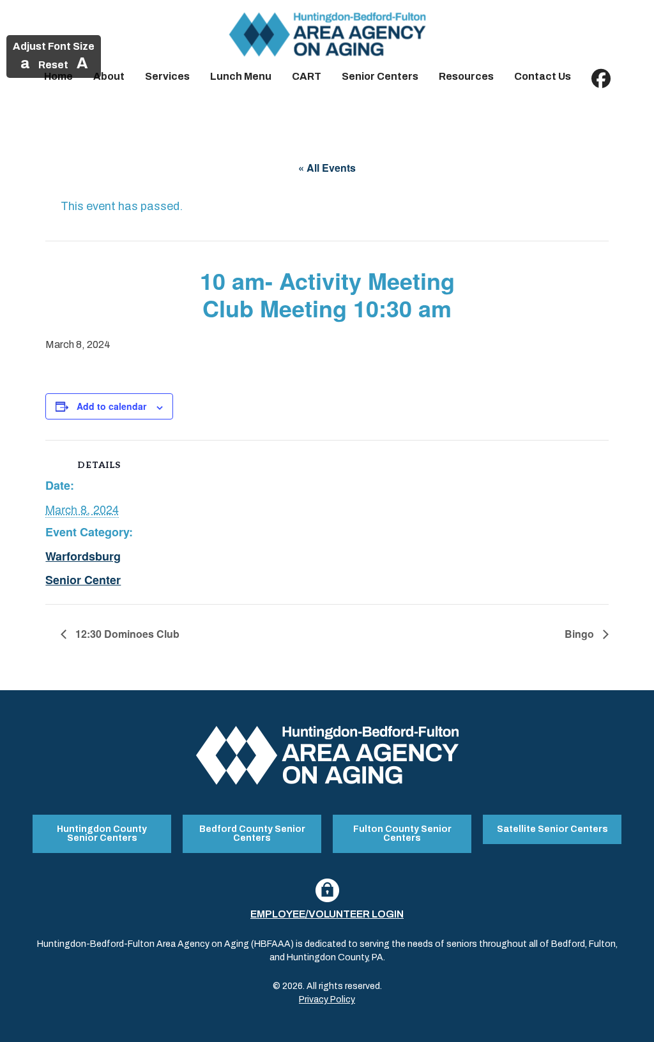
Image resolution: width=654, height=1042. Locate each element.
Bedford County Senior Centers (252, 833)
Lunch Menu (240, 76)
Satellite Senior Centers (552, 829)
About (109, 76)
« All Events (327, 167)
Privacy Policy (327, 999)
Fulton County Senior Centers (402, 833)
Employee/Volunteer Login (327, 914)
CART (306, 76)
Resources (466, 76)
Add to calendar (111, 406)
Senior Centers (380, 76)
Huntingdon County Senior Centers (102, 833)
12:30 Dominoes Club (126, 633)
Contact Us (542, 76)
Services (167, 76)
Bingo (581, 633)
